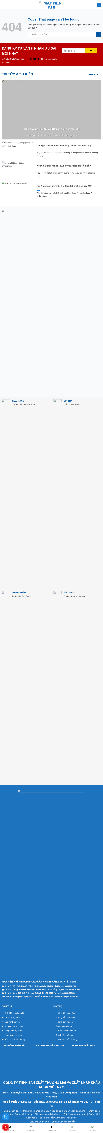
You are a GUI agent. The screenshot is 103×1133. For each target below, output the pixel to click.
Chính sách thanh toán (74, 1114)
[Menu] (3, 5)
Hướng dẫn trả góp (64, 1021)
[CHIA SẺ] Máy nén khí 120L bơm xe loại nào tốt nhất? (64, 165)
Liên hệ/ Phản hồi (12, 1021)
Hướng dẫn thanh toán (66, 1017)
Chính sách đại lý (23, 1114)
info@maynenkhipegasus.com (23, 996)
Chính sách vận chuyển (63, 1121)
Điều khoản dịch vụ (39, 1121)
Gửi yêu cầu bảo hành (66, 1030)
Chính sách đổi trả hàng (66, 1039)
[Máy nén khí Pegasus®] (51, 4)
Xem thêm (93, 74)
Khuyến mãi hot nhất (14, 1026)
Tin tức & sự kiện (12, 1017)
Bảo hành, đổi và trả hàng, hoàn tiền (58, 1117)
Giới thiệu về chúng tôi (14, 1013)
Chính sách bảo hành (65, 1035)
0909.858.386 (69, 993)
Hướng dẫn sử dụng (13, 1035)
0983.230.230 (70, 986)
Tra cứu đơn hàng (64, 1026)
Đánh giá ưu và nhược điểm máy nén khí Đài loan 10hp (64, 145)
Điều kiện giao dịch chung (47, 1114)
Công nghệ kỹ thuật (13, 1030)
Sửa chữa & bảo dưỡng (15, 1039)
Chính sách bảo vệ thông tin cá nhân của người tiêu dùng (32, 1110)
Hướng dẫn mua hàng (65, 1013)
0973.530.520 (74, 989)
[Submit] (98, 34)
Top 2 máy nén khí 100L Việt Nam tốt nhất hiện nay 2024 (51, 128)
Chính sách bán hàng (74, 1110)
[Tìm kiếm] (99, 5)
